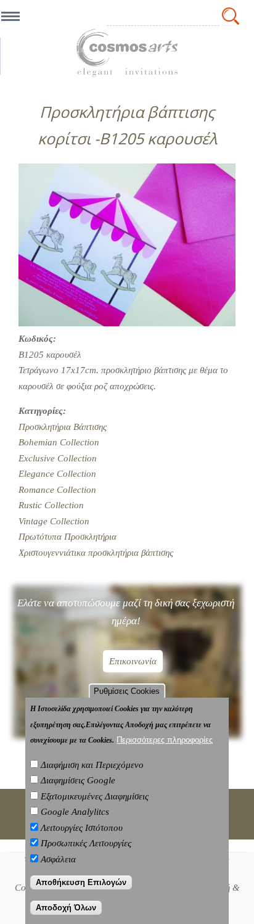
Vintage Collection (53, 521)
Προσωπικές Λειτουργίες (86, 843)
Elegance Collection (57, 474)
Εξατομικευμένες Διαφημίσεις (95, 796)
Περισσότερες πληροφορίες (165, 740)
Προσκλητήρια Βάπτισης (62, 427)
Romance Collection (57, 490)
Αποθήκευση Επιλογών (81, 882)
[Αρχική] (127, 53)
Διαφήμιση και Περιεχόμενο (92, 765)
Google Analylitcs (75, 812)
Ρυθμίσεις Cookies (127, 691)
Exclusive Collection (57, 458)
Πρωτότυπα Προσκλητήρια (67, 537)
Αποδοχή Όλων (66, 907)
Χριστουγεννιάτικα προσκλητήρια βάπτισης (95, 553)
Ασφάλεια (58, 859)
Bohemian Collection (58, 442)
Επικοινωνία (133, 661)
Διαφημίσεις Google (78, 780)
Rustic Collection (51, 505)
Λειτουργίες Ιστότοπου (82, 828)
